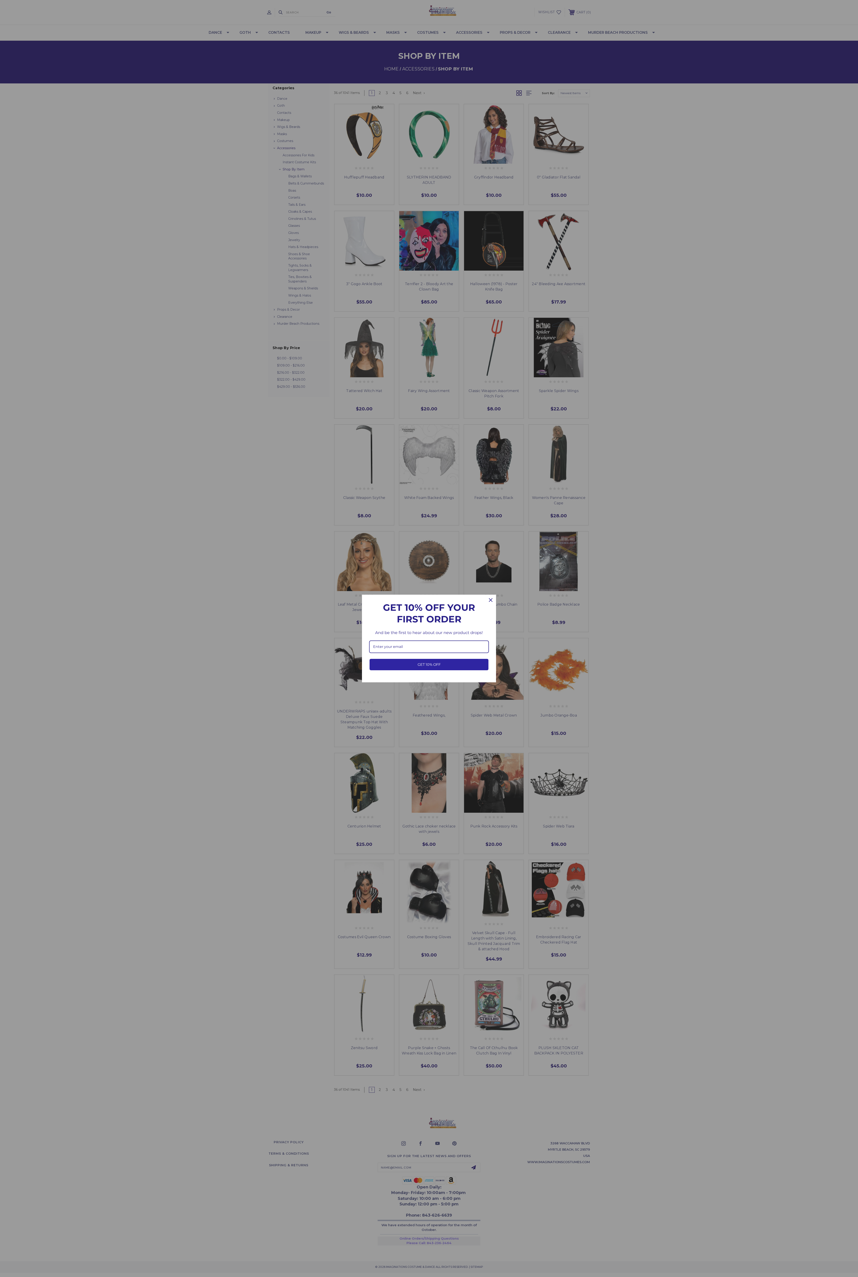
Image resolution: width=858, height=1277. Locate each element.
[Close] (490, 600)
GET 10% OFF (429, 664)
